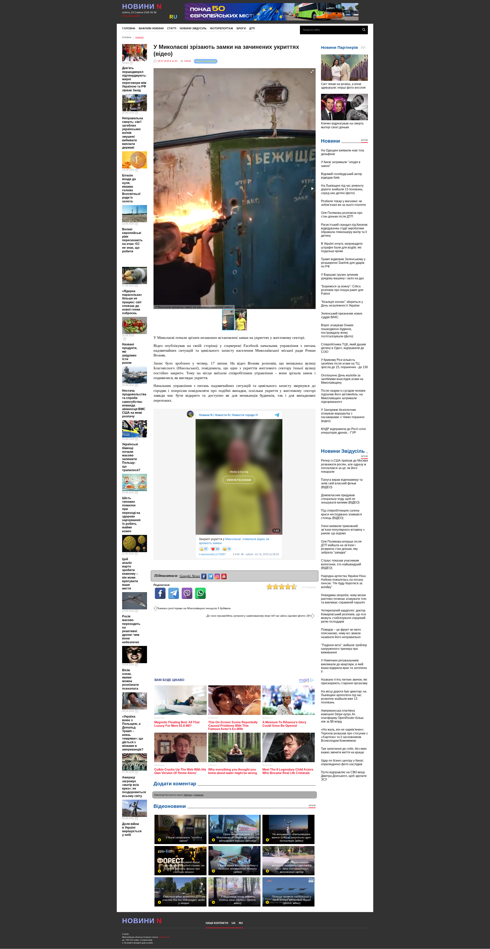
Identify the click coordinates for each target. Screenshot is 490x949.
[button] (312, 71)
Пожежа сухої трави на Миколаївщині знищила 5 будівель (193, 608)
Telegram (187, 795)
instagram (198, 795)
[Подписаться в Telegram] (211, 576)
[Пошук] (364, 30)
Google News (190, 576)
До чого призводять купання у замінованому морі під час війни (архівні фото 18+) (259, 615)
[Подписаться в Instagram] (217, 576)
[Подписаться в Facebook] (204, 576)
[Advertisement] (235, 646)
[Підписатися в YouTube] (224, 576)
